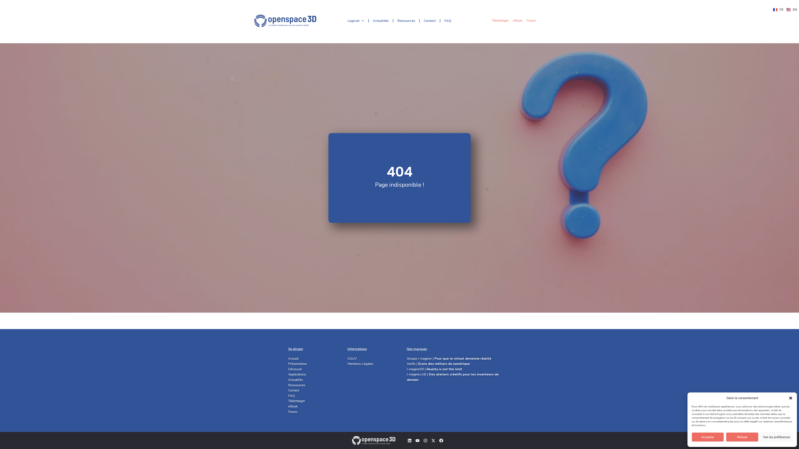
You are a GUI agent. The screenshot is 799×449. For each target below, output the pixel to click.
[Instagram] (425, 440)
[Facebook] (441, 440)
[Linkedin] (409, 440)
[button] (791, 398)
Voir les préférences (776, 437)
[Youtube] (417, 440)
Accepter (707, 437)
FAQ (447, 21)
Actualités (381, 21)
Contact (430, 21)
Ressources (406, 21)
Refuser (742, 437)
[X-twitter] (433, 440)
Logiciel (354, 21)
